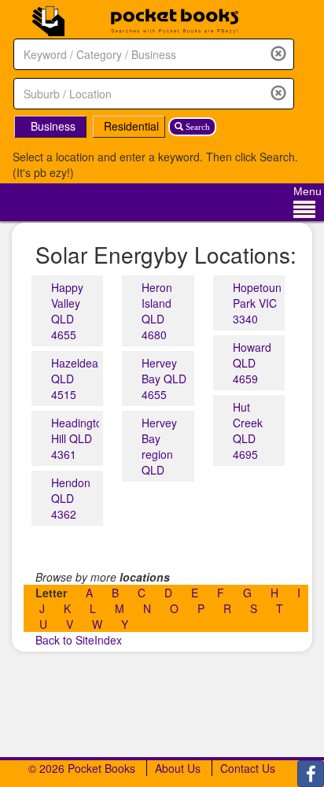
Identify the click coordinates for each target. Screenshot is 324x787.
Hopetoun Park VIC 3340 (257, 303)
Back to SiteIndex (78, 640)
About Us (178, 768)
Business (53, 126)
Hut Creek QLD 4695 (248, 430)
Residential (131, 126)
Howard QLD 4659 (252, 362)
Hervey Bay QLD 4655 (164, 378)
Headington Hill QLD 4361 (80, 438)
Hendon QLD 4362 (70, 498)
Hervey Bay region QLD (159, 446)
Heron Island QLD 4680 (157, 310)
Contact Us (247, 768)
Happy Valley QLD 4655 (67, 310)
